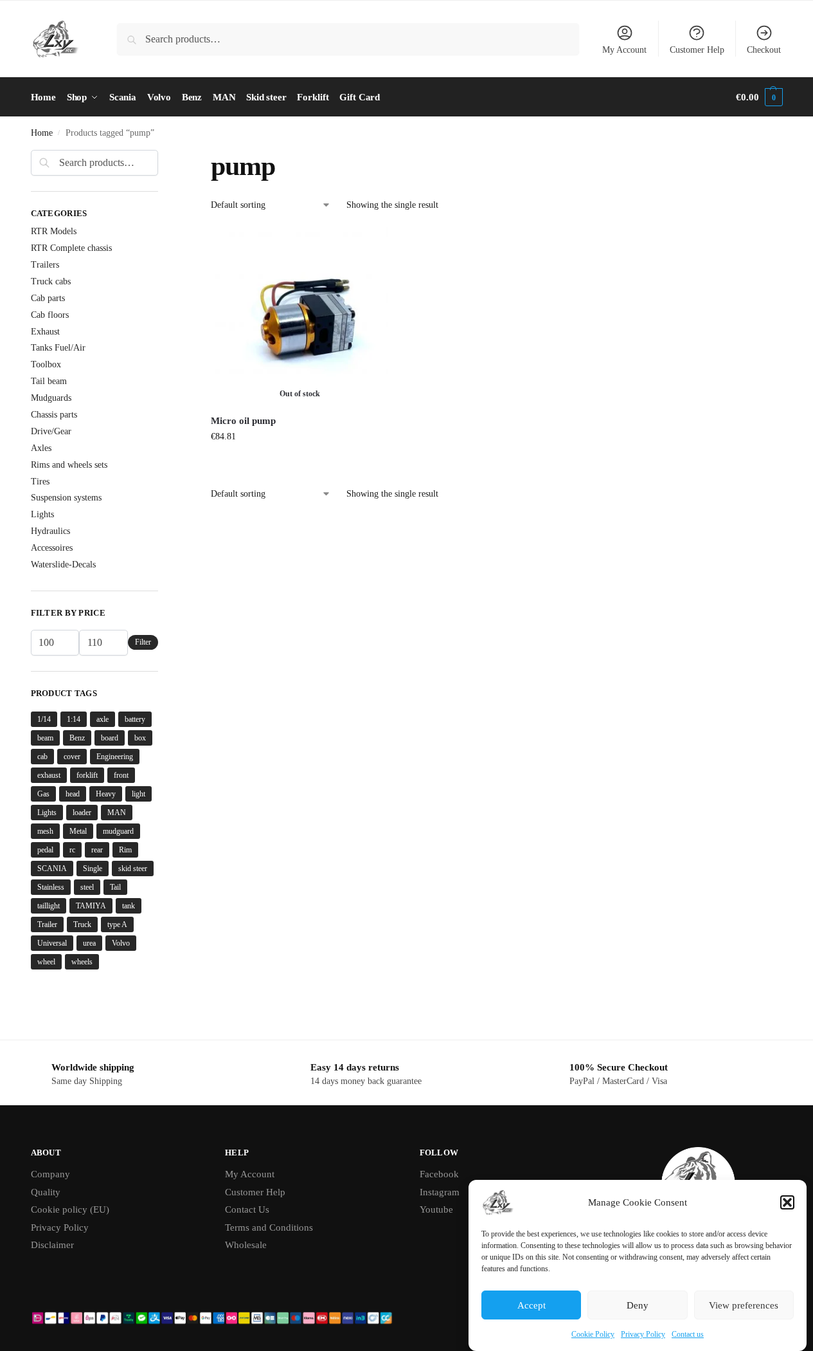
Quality (45, 1192)
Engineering (114, 756)
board (109, 737)
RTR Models (53, 231)
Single (92, 868)
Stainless (50, 887)
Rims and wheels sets (69, 465)
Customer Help (697, 50)
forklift (87, 775)
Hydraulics (50, 531)
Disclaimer (52, 1245)
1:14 (73, 719)
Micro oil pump (243, 421)
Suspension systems (66, 497)
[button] (787, 1202)
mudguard (118, 831)
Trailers (45, 265)
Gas (43, 793)
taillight (48, 905)
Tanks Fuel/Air (58, 348)
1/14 (44, 719)
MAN (116, 812)
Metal (78, 831)
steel (87, 887)
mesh (45, 831)
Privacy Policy (643, 1334)
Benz (77, 737)
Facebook (439, 1174)
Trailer (47, 924)
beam (45, 737)
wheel (46, 961)
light (138, 793)
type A (117, 924)
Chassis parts (54, 414)
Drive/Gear (51, 431)
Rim (125, 849)
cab (42, 756)
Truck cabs (51, 281)
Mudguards (51, 398)
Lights (42, 514)
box (140, 737)
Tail (115, 887)
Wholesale (246, 1245)
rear (97, 849)
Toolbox (46, 364)
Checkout (764, 50)
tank (128, 905)
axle (102, 719)
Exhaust (45, 331)
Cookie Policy (592, 1334)
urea (89, 943)
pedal (45, 849)
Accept (531, 1305)
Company (50, 1174)
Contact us (688, 1334)
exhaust (48, 775)
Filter (143, 642)
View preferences (743, 1305)
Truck (82, 924)
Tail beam (49, 381)
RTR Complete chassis (71, 248)
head (73, 793)
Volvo (121, 943)
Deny (637, 1305)
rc (72, 849)
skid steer (132, 868)
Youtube (436, 1209)
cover (72, 756)
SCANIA (52, 868)
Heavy (106, 793)
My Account (624, 50)
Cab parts (48, 298)
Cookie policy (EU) (70, 1209)
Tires (40, 481)
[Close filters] (162, 157)
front (121, 775)
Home (42, 133)
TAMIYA (91, 905)
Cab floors (50, 315)
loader (82, 812)
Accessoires (52, 548)
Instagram (440, 1192)
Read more (299, 463)
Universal (52, 943)
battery (135, 719)
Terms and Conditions (269, 1227)
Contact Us (247, 1209)
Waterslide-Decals (63, 564)
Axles (41, 448)
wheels (82, 961)
